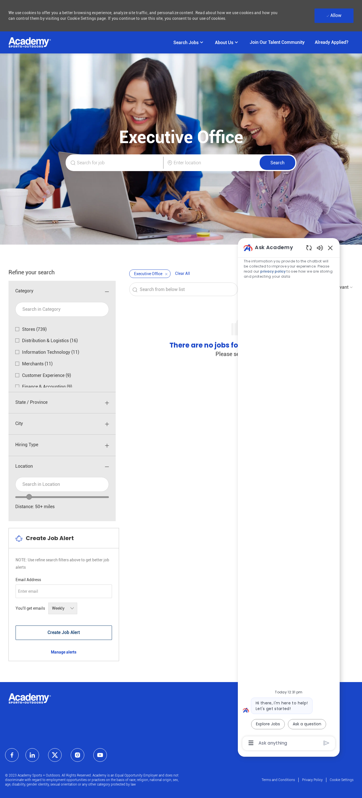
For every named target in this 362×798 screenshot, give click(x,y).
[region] (289, 495)
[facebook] (12, 755)
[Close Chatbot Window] (330, 248)
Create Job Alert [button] (64, 632)
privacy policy (273, 271)
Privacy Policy (312, 780)
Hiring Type (26, 444)
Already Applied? (331, 42)
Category (24, 291)
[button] (277, 163)
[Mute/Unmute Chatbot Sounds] (320, 247)
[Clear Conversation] (309, 247)
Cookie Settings (342, 780)
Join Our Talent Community (277, 42)
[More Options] (251, 742)
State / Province (31, 402)
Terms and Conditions (278, 780)
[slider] (29, 497)
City (19, 423)
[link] (63, 652)
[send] (326, 743)
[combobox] (62, 484)
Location (24, 466)
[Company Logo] (29, 42)
